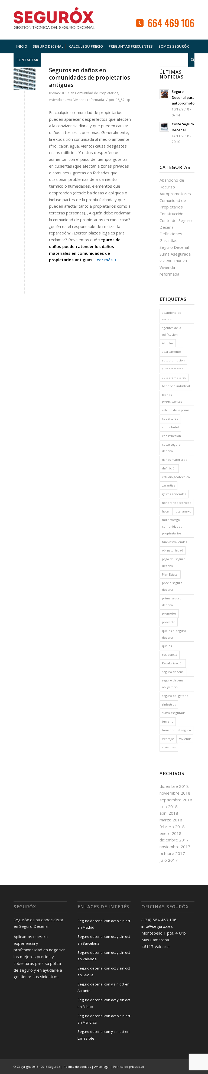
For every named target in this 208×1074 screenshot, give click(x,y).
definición (169, 468)
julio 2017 (169, 860)
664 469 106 (171, 22)
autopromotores (174, 378)
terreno (167, 721)
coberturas (170, 418)
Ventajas (168, 739)
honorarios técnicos (176, 503)
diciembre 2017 (174, 840)
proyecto (168, 622)
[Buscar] (191, 60)
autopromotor (172, 369)
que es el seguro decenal (174, 634)
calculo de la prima (176, 410)
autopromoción (173, 360)
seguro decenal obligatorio (173, 683)
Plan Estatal (170, 574)
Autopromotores (175, 193)
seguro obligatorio (175, 696)
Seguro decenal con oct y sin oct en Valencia (103, 956)
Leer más (104, 259)
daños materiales (174, 460)
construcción (171, 436)
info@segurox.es (157, 926)
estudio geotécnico (176, 477)
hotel (166, 511)
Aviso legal (101, 1067)
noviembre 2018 (175, 793)
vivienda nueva (60, 99)
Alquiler (167, 343)
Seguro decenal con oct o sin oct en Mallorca (103, 1019)
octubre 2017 (172, 853)
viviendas (169, 747)
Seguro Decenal (174, 247)
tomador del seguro (176, 730)
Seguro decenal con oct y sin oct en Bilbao (103, 1003)
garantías (168, 485)
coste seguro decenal (171, 447)
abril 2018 (169, 813)
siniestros (169, 704)
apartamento (171, 352)
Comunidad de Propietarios (96, 93)
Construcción (171, 213)
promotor (169, 613)
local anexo (183, 511)
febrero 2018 (172, 826)
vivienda (185, 739)
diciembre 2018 (174, 786)
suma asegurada (174, 713)
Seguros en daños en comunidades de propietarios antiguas (89, 77)
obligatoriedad (172, 550)
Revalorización (172, 663)
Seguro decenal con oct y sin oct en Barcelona (103, 940)
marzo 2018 (171, 819)
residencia (169, 654)
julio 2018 (169, 806)
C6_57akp (122, 99)
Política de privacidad (128, 1067)
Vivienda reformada (88, 99)
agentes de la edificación (171, 331)
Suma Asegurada (175, 254)
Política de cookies (77, 1067)
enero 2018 (170, 833)
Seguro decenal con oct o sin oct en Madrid (103, 924)
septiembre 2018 (176, 799)
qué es (167, 646)
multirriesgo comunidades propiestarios (172, 526)
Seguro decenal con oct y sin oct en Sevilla (103, 971)
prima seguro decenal (171, 601)
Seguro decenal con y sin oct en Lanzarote (103, 1035)
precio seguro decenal (172, 586)
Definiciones (171, 233)
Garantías (168, 240)
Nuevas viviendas (174, 542)
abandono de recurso (171, 316)
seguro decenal (173, 672)
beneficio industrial (176, 386)
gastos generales (174, 494)
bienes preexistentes (172, 398)
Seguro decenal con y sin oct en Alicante (103, 987)
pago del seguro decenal (173, 562)
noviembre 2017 (175, 846)
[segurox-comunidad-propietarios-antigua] (24, 79)
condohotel (170, 427)
